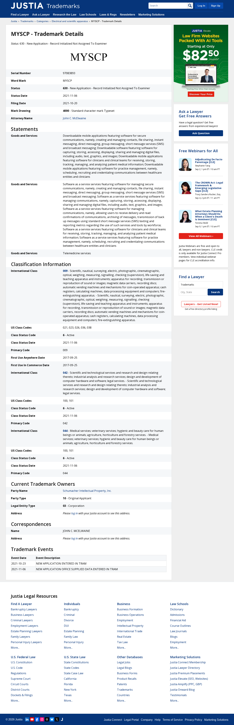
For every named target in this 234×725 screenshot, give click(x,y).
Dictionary (176, 609)
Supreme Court (20, 679)
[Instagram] (42, 719)
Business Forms (127, 673)
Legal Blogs (124, 668)
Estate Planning (74, 631)
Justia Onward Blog (182, 690)
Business (123, 604)
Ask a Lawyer (41, 14)
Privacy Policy (193, 719)
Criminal (69, 615)
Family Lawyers (20, 637)
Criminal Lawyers (22, 620)
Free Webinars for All (198, 150)
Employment (125, 620)
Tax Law (122, 642)
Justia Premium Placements (187, 673)
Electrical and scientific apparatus (70, 21)
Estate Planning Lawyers (26, 631)
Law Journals (178, 631)
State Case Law (73, 673)
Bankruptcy (71, 609)
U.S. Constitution (21, 662)
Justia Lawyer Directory (185, 668)
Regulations (18, 673)
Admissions (177, 615)
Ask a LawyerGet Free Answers (195, 113)
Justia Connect (113, 719)
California (70, 679)
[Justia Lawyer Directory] (62, 719)
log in (74, 513)
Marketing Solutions (151, 14)
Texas (68, 695)
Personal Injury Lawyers (26, 642)
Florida (68, 684)
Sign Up (215, 5)
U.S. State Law (74, 657)
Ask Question (201, 133)
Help (158, 719)
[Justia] (27, 6)
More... (15, 647)
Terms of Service (173, 719)
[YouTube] (32, 719)
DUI (66, 626)
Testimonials (178, 695)
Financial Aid (178, 620)
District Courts (20, 690)
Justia (14, 21)
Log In (201, 5)
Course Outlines (180, 626)
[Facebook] (37, 719)
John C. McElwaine (74, 118)
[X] (57, 719)
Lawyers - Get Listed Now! (201, 304)
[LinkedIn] (27, 719)
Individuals (72, 604)
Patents (122, 684)
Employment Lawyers (24, 626)
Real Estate (124, 637)
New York (70, 690)
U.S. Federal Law (23, 657)
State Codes (71, 668)
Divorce (69, 620)
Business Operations (130, 615)
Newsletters (127, 14)
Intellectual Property (130, 626)
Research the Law (64, 14)
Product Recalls (127, 679)
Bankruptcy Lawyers (24, 609)
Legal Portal (131, 719)
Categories (42, 21)
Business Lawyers (22, 615)
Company (147, 719)
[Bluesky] (52, 719)
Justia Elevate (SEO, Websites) (189, 679)
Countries (123, 695)
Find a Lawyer (20, 14)
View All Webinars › (201, 236)
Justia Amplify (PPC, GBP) (186, 684)
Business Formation (130, 609)
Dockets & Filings (22, 695)
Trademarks (26, 21)
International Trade (129, 631)
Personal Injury (74, 642)
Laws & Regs (108, 14)
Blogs (173, 637)
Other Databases (130, 657)
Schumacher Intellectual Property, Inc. (87, 491)
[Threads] (47, 719)
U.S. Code (17, 668)
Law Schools (87, 14)
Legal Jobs (123, 662)
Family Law (71, 637)
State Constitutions (76, 662)
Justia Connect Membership (188, 662)
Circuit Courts (19, 684)
